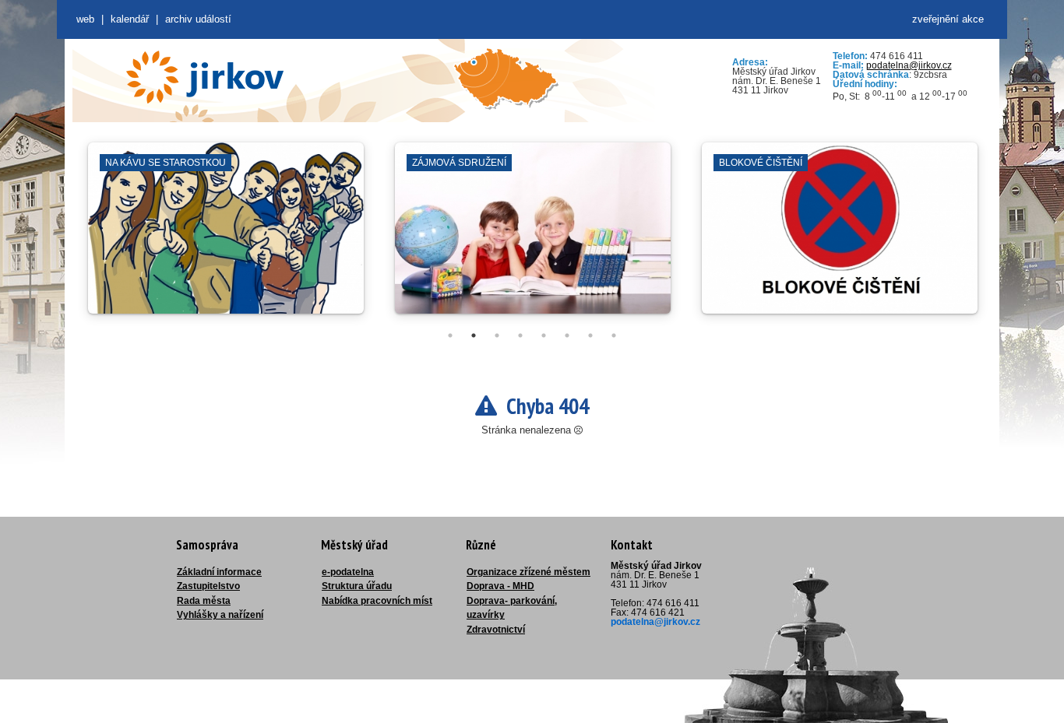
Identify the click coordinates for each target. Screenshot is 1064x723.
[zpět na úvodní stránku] (205, 77)
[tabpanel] (225, 236)
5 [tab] (543, 335)
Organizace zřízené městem (528, 572)
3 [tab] (497, 335)
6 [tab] (567, 335)
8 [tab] (614, 335)
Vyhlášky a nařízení (220, 614)
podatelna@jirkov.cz (909, 65)
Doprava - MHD (500, 586)
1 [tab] (450, 335)
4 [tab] (520, 335)
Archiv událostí (198, 19)
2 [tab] (473, 335)
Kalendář (130, 19)
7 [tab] (590, 335)
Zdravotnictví (496, 629)
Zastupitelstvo (208, 586)
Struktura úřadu (357, 586)
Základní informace (219, 572)
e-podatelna (348, 572)
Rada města (204, 600)
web (85, 19)
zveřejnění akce (948, 19)
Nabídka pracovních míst (377, 600)
